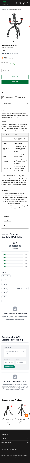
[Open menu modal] (27, 3)
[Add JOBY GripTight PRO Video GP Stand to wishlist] (24, 405)
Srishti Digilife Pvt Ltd (14, 455)
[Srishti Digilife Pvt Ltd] (5, 3)
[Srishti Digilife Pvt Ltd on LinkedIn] (8, 449)
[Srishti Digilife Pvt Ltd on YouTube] (16, 449)
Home (3, 9)
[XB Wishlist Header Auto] (20, 3)
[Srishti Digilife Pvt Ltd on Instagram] (5, 449)
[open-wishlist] (26, 415)
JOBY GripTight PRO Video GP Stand (21, 418)
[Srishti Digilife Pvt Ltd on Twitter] (11, 449)
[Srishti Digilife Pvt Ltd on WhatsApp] (13, 449)
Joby (3, 47)
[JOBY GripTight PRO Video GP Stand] (21, 410)
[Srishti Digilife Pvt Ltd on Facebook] (3, 449)
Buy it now (15, 81)
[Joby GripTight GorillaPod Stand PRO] (8, 410)
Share (5, 92)
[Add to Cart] (12, 414)
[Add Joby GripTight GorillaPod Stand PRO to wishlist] (11, 405)
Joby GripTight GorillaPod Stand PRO (7, 419)
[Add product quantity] (8, 70)
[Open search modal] (16, 3)
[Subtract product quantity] (3, 70)
